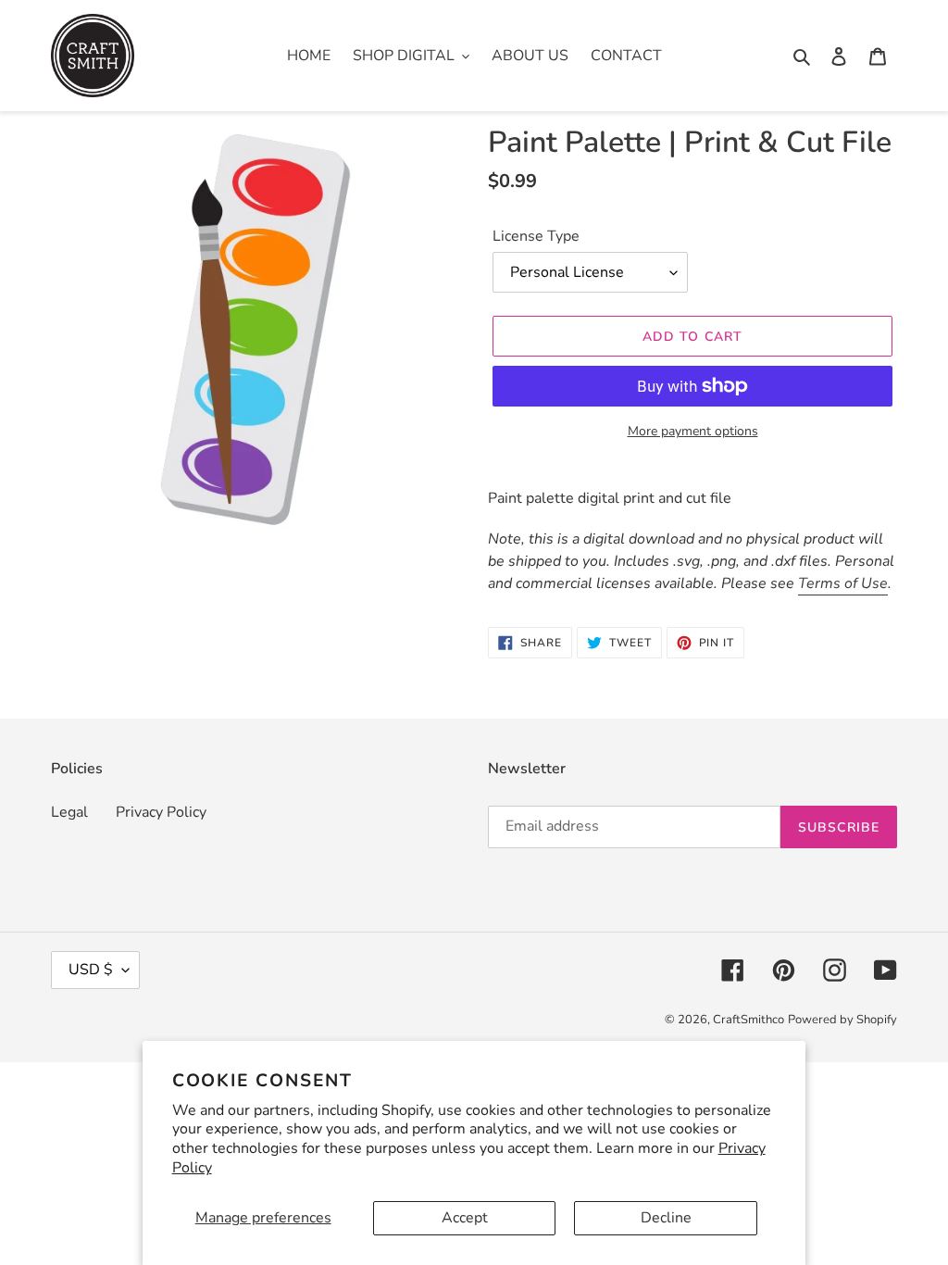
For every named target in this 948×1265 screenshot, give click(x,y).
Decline (666, 1218)
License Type (536, 236)
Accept (465, 1218)
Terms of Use (843, 583)
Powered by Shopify (842, 1019)
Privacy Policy (161, 812)
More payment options (693, 431)
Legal (69, 812)
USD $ (91, 969)
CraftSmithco (748, 1019)
